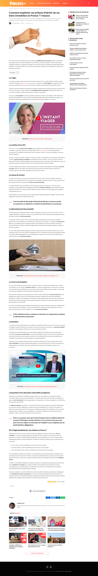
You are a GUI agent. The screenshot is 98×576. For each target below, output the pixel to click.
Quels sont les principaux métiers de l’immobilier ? (78, 88)
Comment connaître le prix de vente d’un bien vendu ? (79, 79)
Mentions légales (68, 571)
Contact (62, 571)
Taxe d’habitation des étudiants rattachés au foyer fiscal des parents (78, 84)
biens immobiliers (43, 150)
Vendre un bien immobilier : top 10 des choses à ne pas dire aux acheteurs (82, 17)
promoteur (25, 83)
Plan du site (58, 571)
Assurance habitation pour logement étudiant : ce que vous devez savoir (78, 49)
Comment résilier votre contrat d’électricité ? (17, 529)
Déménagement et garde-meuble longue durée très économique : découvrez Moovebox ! (78, 74)
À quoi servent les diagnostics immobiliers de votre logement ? (36, 529)
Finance (65, 3)
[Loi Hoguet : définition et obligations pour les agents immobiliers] (18, 538)
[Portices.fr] (17, 3)
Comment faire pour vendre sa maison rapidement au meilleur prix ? (40, 275)
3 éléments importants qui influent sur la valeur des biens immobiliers (56, 529)
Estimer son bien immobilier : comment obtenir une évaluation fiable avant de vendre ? (82, 31)
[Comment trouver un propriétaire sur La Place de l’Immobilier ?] (71, 24)
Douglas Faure (16, 23)
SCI (15, 148)
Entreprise (56, 3)
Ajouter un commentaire (37, 553)
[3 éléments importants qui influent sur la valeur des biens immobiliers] (56, 521)
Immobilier (15, 8)
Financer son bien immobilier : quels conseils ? (40, 138)
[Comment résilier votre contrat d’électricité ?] (18, 521)
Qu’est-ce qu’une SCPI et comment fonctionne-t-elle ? (78, 44)
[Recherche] (88, 3)
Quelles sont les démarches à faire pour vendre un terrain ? (79, 53)
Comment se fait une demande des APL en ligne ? (79, 68)
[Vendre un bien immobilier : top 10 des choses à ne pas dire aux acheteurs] (71, 17)
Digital (32, 3)
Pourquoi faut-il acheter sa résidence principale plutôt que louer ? (40, 386)
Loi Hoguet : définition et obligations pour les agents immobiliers (16, 546)
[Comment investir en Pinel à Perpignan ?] (56, 538)
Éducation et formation (44, 3)
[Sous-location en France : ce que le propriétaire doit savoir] (37, 538)
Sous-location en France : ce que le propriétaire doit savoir (37, 545)
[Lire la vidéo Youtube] (38, 118)
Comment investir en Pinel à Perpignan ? (55, 545)
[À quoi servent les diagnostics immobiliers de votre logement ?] (37, 521)
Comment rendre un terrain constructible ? (76, 63)
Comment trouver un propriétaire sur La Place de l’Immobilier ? (82, 24)
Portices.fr (11, 8)
